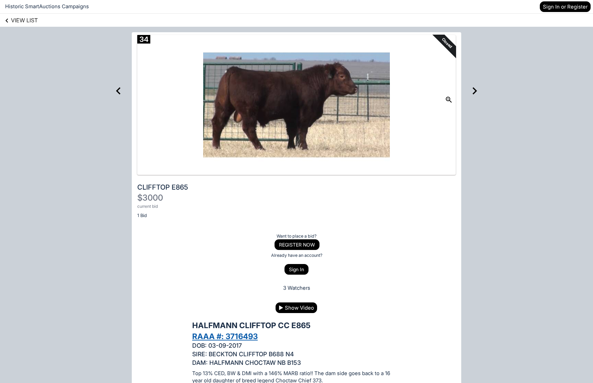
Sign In (296, 269)
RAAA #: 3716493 (225, 336)
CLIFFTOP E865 (162, 187)
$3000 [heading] (150, 198)
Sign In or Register (565, 6)
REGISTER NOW (297, 245)
